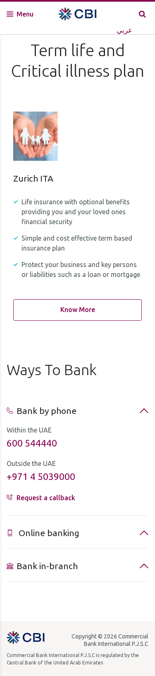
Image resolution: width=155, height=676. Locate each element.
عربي (124, 30)
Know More (77, 309)
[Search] (142, 14)
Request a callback (46, 497)
